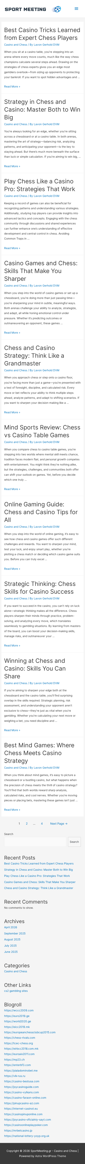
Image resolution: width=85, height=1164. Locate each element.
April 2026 (10, 927)
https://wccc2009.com (19, 1010)
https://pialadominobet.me (21, 1070)
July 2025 (10, 945)
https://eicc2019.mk (17, 1026)
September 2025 (15, 933)
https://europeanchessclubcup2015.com (30, 1032)
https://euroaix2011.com (19, 1054)
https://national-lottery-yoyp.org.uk (26, 1135)
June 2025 (11, 951)
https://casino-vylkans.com (21, 1092)
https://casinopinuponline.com (23, 1114)
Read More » (12, 86)
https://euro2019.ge (16, 1016)
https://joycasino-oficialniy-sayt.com (27, 1119)
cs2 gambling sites (16, 990)
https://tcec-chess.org (18, 1043)
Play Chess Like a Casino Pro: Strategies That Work (37, 875)
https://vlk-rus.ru (14, 1076)
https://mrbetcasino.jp (18, 1130)
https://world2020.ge (17, 1021)
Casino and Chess (15, 44)
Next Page (59, 823)
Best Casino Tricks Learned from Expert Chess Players (39, 863)
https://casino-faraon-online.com (25, 1097)
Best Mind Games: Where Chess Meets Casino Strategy (39, 753)
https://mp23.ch (14, 1059)
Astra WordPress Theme (50, 1156)
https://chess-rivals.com (19, 1037)
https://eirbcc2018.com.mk (21, 1048)
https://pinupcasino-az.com (21, 1103)
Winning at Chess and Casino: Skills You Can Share (35, 668)
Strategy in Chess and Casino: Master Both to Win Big (42, 109)
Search (8, 834)
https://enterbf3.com (17, 1065)
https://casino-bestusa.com (21, 1081)
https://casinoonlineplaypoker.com (26, 1125)
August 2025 (12, 939)
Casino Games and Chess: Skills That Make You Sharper (40, 270)
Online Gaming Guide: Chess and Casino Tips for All (41, 512)
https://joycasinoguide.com (21, 1086)
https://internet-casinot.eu (21, 1108)
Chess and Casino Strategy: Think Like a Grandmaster (34, 355)
